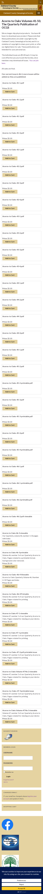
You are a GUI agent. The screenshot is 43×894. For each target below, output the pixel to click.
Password (8, 763)
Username (7, 753)
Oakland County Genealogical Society (18, 13)
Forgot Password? (8, 779)
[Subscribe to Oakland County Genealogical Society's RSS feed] (3, 2)
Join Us (5, 782)
